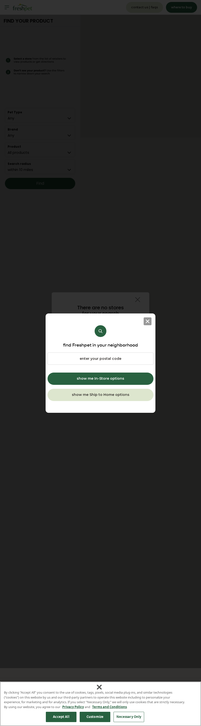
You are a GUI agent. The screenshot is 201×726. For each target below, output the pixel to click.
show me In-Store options (100, 378)
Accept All (61, 716)
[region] (100, 704)
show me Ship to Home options (100, 394)
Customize (95, 716)
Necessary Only (128, 716)
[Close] (147, 321)
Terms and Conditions (109, 707)
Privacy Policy (73, 707)
